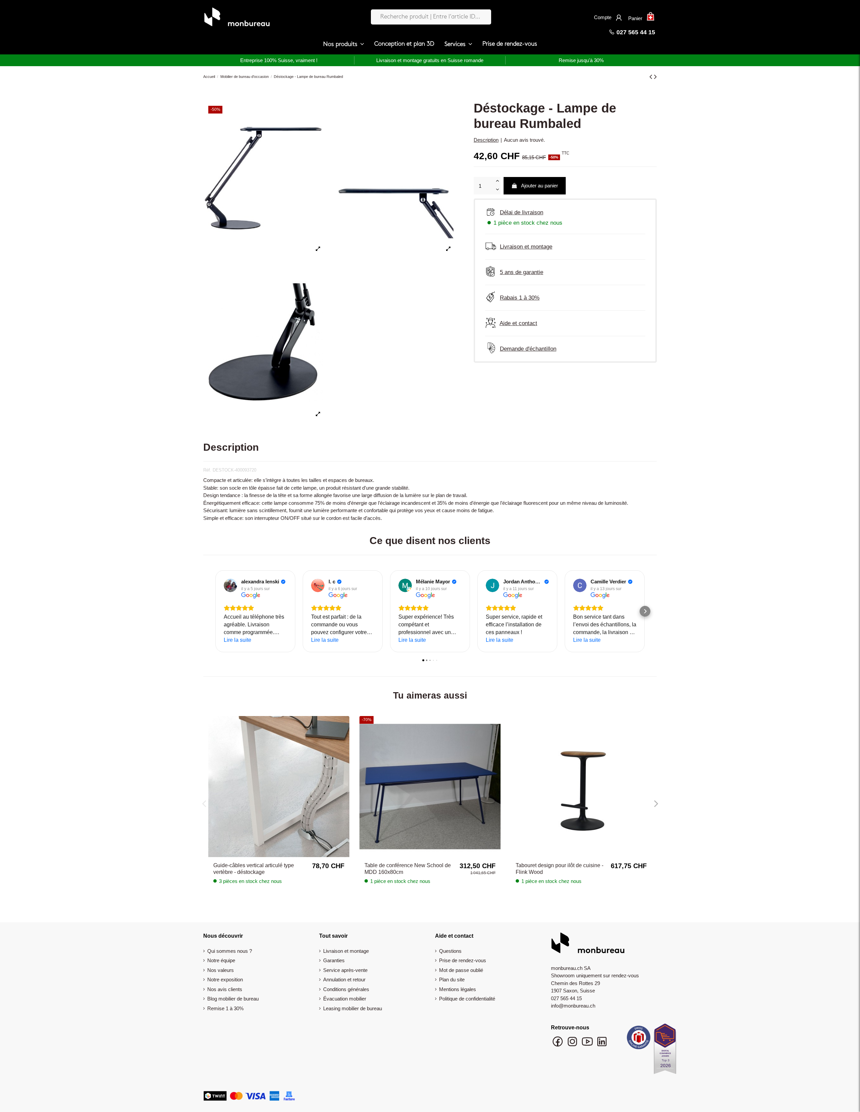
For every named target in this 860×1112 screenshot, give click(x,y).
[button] (343, 44)
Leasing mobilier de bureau (352, 1008)
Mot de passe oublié (461, 970)
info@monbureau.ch (573, 1006)
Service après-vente (345, 970)
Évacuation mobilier (344, 999)
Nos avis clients (224, 989)
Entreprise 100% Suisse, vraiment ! (278, 60)
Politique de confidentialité (467, 999)
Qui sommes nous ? (229, 951)
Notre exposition (225, 979)
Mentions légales (457, 989)
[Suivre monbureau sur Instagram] (573, 1045)
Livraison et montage (346, 951)
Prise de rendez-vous (462, 960)
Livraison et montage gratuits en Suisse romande (429, 60)
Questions (450, 951)
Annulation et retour (344, 979)
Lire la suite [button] (237, 640)
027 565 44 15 (635, 32)
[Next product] (655, 77)
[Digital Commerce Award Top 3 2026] (665, 1051)
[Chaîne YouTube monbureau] (587, 1045)
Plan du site (452, 979)
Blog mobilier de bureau (233, 999)
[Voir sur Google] (230, 585)
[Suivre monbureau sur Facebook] (558, 1045)
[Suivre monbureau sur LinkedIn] (602, 1045)
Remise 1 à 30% (225, 1008)
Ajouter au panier (539, 185)
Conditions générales (346, 989)
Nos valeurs (220, 970)
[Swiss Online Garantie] (638, 1039)
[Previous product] (651, 77)
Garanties (334, 960)
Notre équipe (221, 960)
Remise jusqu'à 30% (581, 60)
